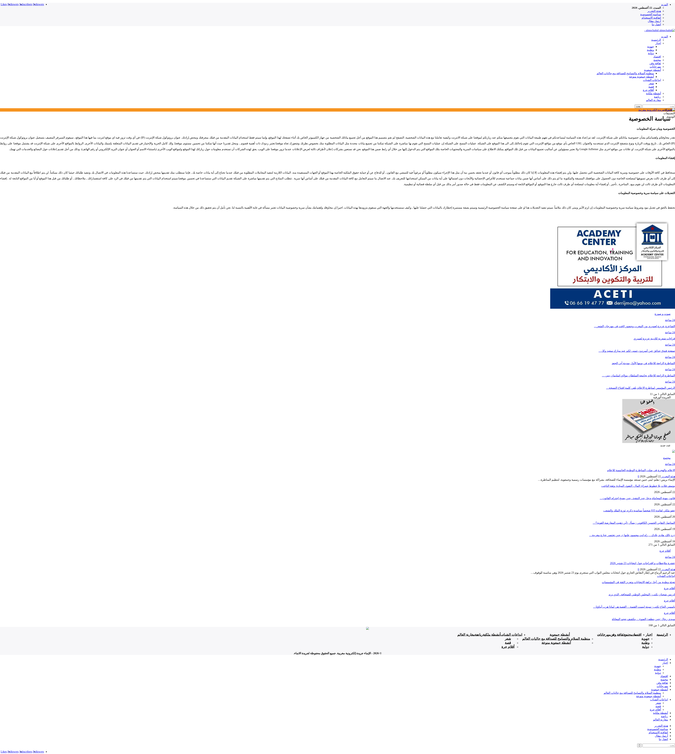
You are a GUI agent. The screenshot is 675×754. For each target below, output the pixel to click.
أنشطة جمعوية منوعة (641, 76)
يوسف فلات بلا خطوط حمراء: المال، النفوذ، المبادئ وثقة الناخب (638, 485)
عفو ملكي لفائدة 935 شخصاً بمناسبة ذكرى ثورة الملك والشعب (639, 510)
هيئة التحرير (654, 11)
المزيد (664, 4)
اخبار (658, 43)
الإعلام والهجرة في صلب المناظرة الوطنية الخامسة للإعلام (641, 470)
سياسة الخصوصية (650, 14)
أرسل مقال (654, 21)
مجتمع (657, 59)
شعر (651, 83)
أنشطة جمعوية (652, 69)
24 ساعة (670, 320)
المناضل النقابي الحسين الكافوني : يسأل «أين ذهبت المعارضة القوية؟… (634, 522)
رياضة (657, 96)
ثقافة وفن (655, 63)
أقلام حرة (648, 90)
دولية (651, 53)
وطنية (650, 49)
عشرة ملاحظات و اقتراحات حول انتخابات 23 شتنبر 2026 (642, 563)
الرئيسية (656, 39)
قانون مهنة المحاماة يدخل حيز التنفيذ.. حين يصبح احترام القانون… (637, 498)
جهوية (650, 46)
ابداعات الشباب (652, 79)
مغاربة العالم (653, 100)
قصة (651, 86)
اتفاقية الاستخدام (651, 17)
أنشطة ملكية (653, 93)
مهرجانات (655, 66)
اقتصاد (657, 56)
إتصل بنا (656, 24)
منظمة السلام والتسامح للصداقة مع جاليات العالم (625, 73)
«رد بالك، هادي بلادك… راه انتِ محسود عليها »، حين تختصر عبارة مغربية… (632, 535)
